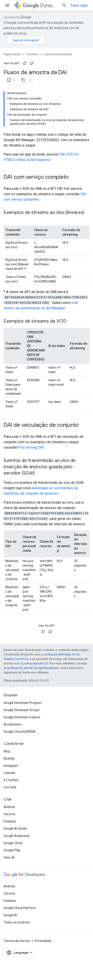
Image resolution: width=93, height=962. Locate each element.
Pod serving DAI (31, 447)
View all (9, 857)
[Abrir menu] (7, 5)
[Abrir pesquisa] (64, 5)
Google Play (12, 850)
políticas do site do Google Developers (33, 668)
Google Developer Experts (22, 717)
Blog (7, 751)
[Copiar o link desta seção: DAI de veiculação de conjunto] (83, 425)
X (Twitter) (11, 780)
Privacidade (43, 941)
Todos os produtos (17, 922)
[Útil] (24, 63)
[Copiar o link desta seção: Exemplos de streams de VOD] (71, 321)
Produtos (32, 54)
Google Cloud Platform (20, 908)
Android (9, 807)
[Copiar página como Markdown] (23, 80)
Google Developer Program (23, 703)
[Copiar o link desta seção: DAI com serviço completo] (73, 177)
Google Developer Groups (22, 710)
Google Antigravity (17, 836)
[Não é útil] (31, 63)
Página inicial (12, 54)
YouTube (10, 787)
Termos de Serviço (17, 941)
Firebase (10, 821)
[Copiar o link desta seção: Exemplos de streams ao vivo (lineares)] (8, 219)
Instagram (11, 765)
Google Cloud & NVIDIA (19, 731)
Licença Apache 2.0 (35, 663)
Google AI (10, 915)
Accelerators (13, 724)
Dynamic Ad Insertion (49, 5)
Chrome (9, 814)
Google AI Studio (15, 828)
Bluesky (9, 758)
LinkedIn (9, 773)
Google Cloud (13, 843)
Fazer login (79, 5)
